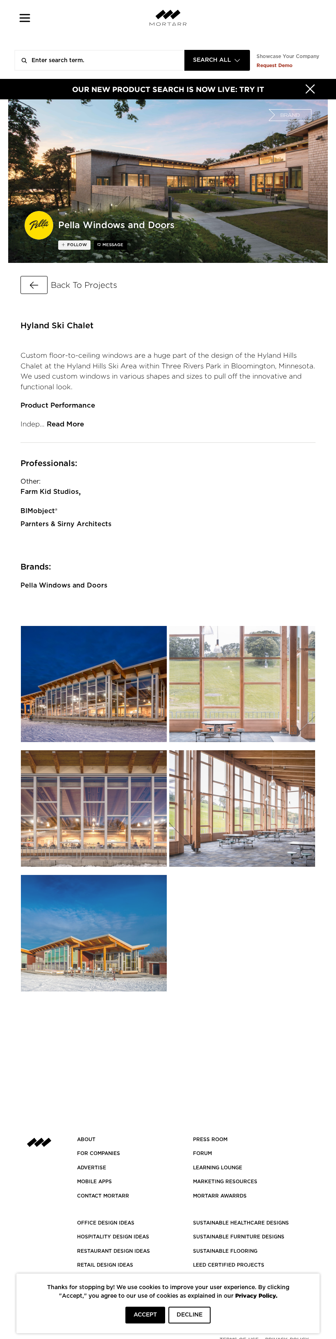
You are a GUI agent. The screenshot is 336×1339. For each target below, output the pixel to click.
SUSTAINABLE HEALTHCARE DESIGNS (241, 1222)
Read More (65, 424)
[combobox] (217, 60)
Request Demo (275, 65)
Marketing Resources (225, 1181)
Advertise (91, 1167)
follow (76, 245)
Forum (202, 1153)
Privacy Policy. (256, 1295)
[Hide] (310, 89)
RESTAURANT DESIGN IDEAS (113, 1251)
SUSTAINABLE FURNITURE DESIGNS (238, 1236)
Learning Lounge (217, 1167)
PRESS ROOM (210, 1139)
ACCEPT (145, 1315)
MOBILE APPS (94, 1181)
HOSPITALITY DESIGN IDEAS (113, 1236)
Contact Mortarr (103, 1195)
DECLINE (189, 1315)
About (86, 1139)
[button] (24, 18)
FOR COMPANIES (98, 1153)
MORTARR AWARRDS (220, 1195)
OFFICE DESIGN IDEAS (105, 1222)
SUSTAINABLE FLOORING (225, 1251)
